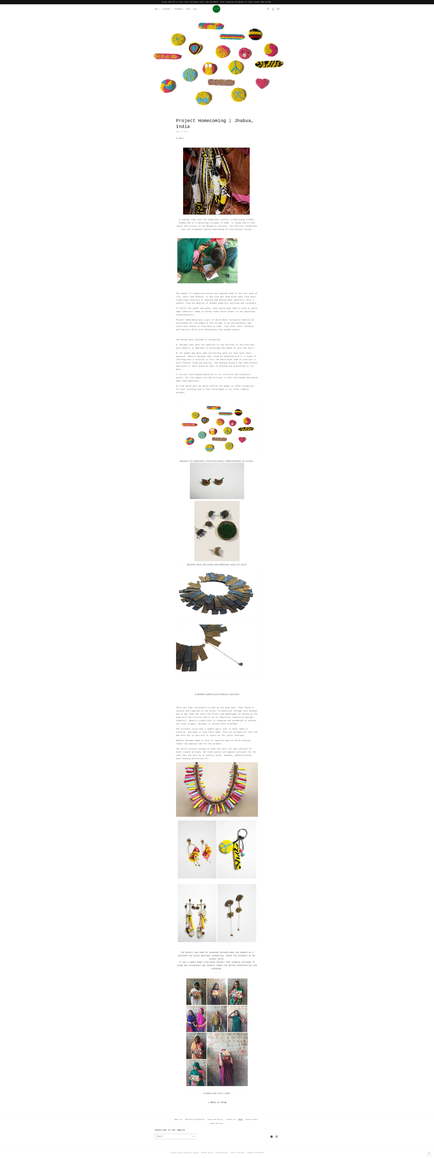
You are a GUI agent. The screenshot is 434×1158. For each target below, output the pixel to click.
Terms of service (237, 1152)
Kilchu (179, 1152)
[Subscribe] (192, 1136)
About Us (178, 1119)
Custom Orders (251, 1119)
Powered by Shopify (191, 1152)
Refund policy (207, 1152)
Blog (240, 1119)
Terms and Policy (215, 1119)
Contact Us (231, 1119)
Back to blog (218, 1102)
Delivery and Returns (195, 1119)
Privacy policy (222, 1152)
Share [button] (181, 138)
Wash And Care (217, 1123)
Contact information (255, 1152)
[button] (157, 9)
